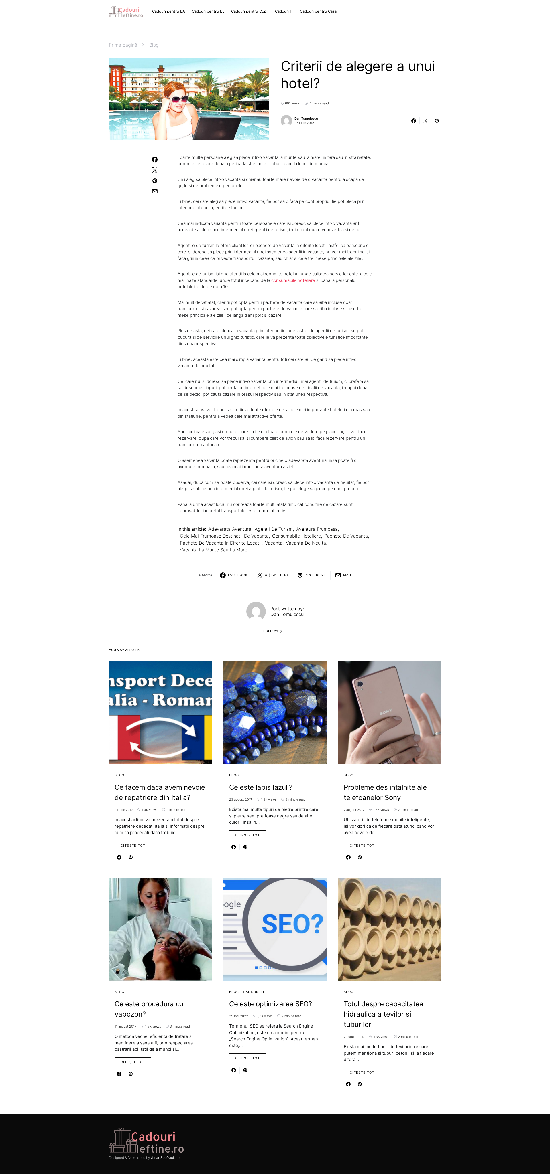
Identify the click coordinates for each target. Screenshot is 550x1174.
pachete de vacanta (346, 536)
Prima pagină (123, 45)
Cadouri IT (254, 992)
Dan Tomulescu (306, 118)
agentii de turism (274, 529)
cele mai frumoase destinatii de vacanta (224, 536)
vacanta (273, 543)
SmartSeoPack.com (166, 1157)
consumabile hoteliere (293, 280)
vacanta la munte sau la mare (213, 550)
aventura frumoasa (317, 529)
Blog (154, 45)
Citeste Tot (133, 846)
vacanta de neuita (306, 543)
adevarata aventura (229, 529)
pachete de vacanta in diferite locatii (221, 543)
